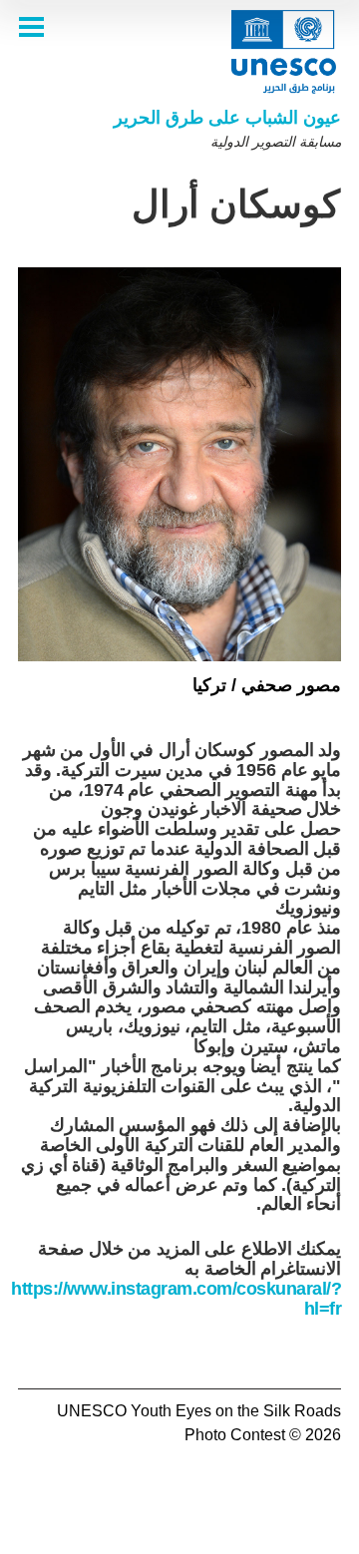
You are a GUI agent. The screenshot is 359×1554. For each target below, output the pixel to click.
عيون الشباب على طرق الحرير (227, 118)
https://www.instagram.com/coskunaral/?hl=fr (176, 1299)
